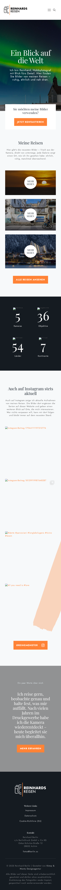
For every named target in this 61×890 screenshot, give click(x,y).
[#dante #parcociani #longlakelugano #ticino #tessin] (30, 556)
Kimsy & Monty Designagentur (37, 867)
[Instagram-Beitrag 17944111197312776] (30, 451)
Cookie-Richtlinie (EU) (30, 821)
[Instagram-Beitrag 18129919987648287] (30, 504)
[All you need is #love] (30, 609)
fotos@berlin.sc (30, 851)
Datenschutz (31, 815)
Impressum (30, 810)
